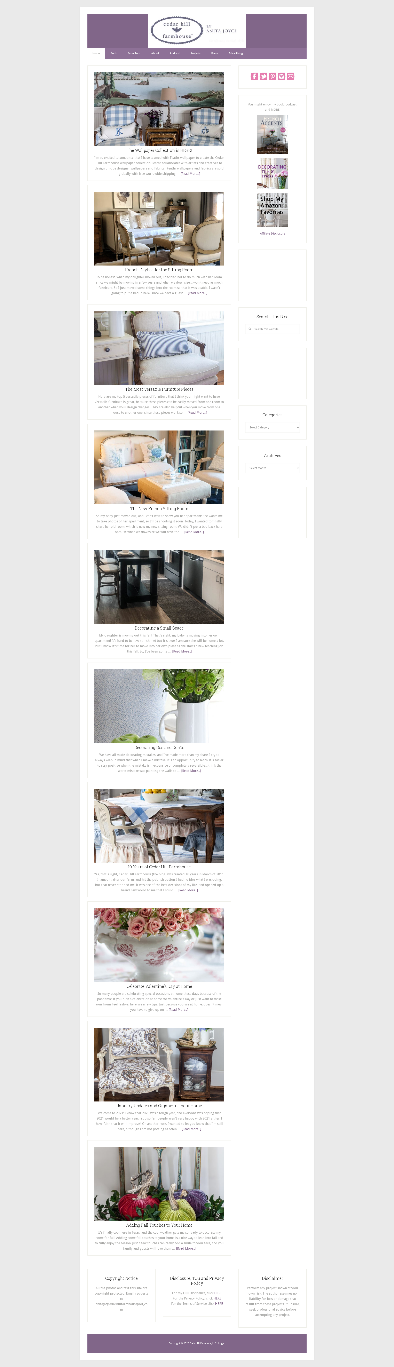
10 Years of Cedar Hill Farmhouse (159, 866)
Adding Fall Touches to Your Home (159, 1225)
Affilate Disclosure (272, 233)
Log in (221, 1343)
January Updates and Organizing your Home (159, 1105)
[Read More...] (190, 174)
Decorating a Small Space (159, 628)
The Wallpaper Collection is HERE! (159, 150)
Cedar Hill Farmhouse (197, 31)
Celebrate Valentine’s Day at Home (159, 986)
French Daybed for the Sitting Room (159, 269)
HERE (218, 1293)
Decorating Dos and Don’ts (159, 747)
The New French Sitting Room (159, 508)
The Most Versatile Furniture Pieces (159, 389)
